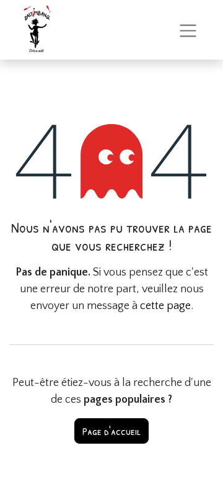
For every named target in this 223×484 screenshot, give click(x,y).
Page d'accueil (111, 431)
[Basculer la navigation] (188, 29)
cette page (165, 306)
